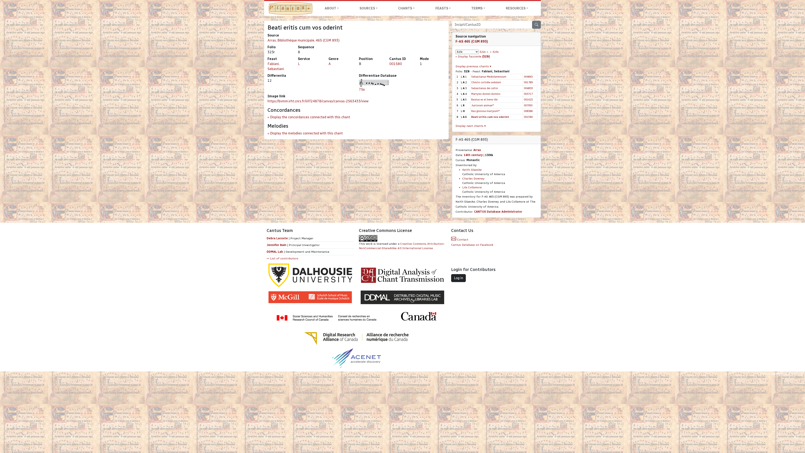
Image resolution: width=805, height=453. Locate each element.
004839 (528, 88)
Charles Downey (473, 178)
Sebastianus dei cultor (484, 88)
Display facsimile (474, 56)
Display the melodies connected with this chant (306, 133)
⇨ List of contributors (282, 258)
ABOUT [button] (330, 8)
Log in (458, 278)
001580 (395, 64)
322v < (483, 52)
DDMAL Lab (275, 252)
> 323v (494, 52)
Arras (477, 150)
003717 (528, 93)
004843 (528, 76)
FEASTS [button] (441, 8)
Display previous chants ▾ (473, 66)
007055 (528, 105)
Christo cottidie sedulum (486, 82)
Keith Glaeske (472, 170)
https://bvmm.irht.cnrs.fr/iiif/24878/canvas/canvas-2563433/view (318, 101)
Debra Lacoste (277, 238)
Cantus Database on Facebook (472, 245)
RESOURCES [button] (516, 8)
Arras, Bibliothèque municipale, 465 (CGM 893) (303, 40)
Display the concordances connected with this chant (310, 117)
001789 (528, 82)
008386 (528, 111)
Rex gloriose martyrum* (485, 111)
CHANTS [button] (405, 8)
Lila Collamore (472, 187)
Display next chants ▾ (471, 126)
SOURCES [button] (367, 8)
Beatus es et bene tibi (484, 99)
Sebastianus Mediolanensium (488, 76)
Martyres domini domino (485, 93)
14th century (473, 155)
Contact (462, 239)
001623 (528, 99)
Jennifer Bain (277, 245)
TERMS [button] (477, 8)
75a (362, 89)
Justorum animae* (482, 105)
